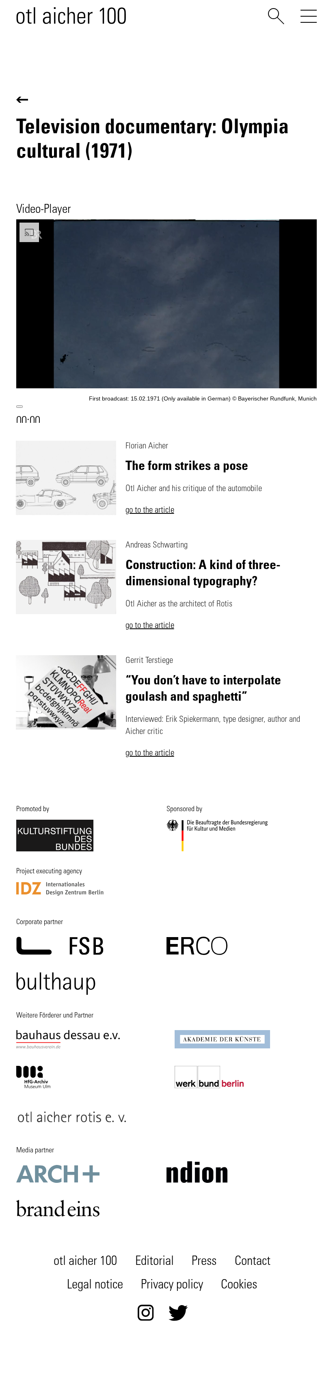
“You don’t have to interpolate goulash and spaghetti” (203, 687)
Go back (22, 100)
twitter (178, 1313)
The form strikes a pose (186, 465)
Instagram (146, 1313)
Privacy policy (172, 1285)
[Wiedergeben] (19, 406)
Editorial (154, 1262)
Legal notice (95, 1285)
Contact (252, 1262)
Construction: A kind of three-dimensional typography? (203, 572)
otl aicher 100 (85, 1262)
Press (204, 1262)
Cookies (239, 1285)
